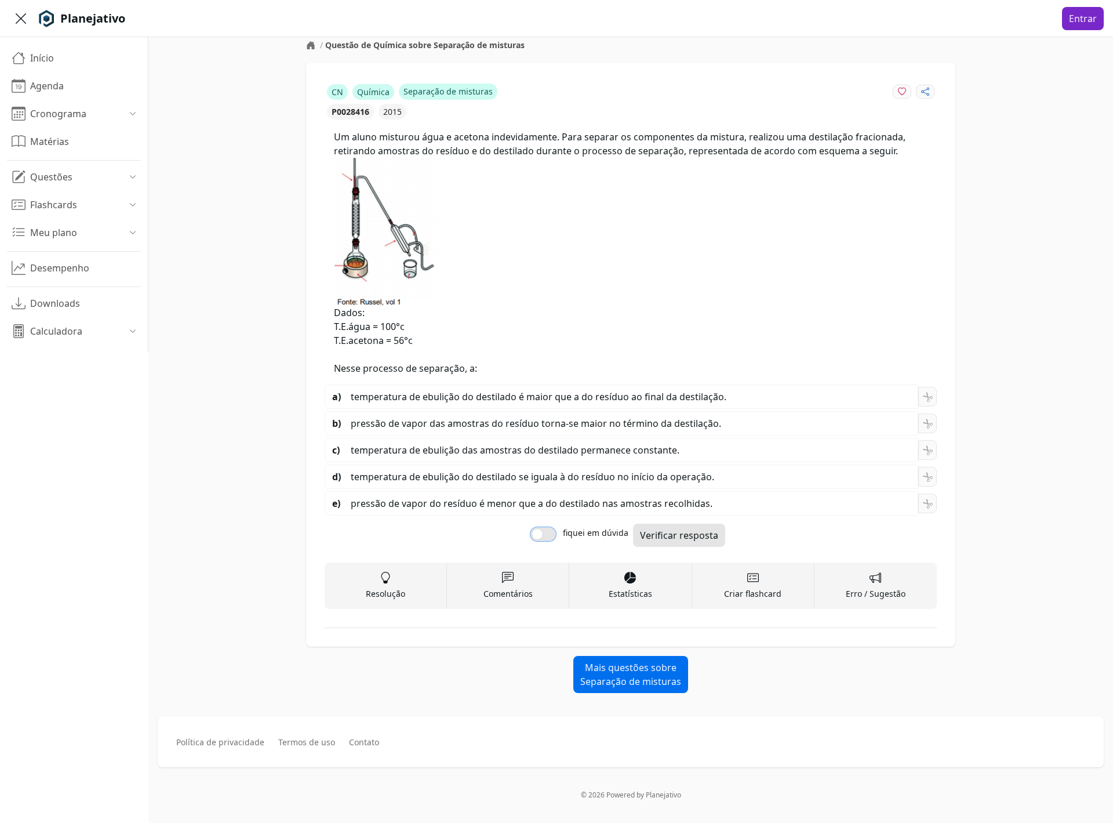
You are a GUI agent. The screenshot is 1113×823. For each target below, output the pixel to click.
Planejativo (663, 795)
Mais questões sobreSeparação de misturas (630, 674)
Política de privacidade (220, 742)
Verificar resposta (679, 535)
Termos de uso (306, 742)
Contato (364, 742)
